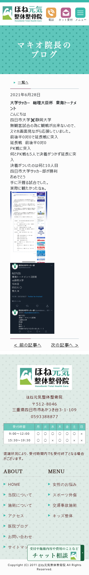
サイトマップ (20, 547)
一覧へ (23, 82)
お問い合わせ (20, 536)
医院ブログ (18, 526)
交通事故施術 (65, 505)
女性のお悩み (65, 484)
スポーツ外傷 (65, 494)
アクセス (16, 515)
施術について (20, 505)
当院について (20, 494)
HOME (14, 484)
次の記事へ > (65, 345)
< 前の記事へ (28, 345)
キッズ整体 (63, 515)
